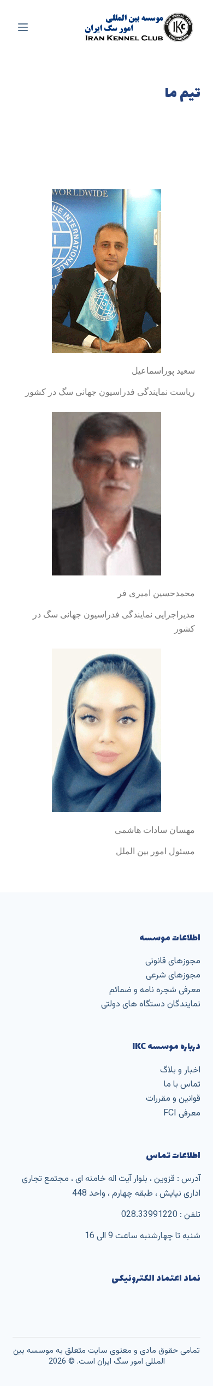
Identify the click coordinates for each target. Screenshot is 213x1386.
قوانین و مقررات (173, 1099)
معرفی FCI (181, 1113)
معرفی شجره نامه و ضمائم (154, 990)
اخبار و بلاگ (180, 1070)
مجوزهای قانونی (172, 961)
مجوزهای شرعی (173, 975)
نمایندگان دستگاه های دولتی (150, 1004)
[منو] (23, 27)
